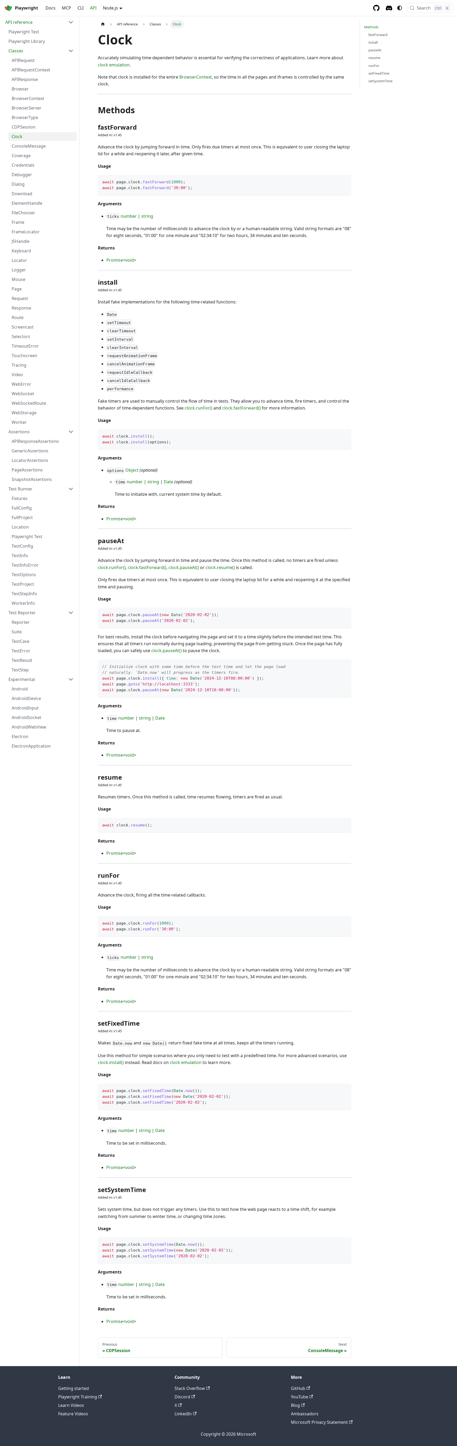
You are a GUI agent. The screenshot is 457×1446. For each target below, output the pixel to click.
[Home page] (103, 24)
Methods (371, 27)
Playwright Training (77, 1397)
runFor (373, 65)
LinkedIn (183, 1414)
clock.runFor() (198, 408)
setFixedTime (378, 73)
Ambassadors (304, 1414)
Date (168, 482)
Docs (50, 8)
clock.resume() (220, 567)
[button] (39, 22)
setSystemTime (380, 81)
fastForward (377, 34)
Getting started (73, 1388)
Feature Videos (73, 1414)
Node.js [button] (110, 8)
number (129, 216)
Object (132, 470)
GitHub (298, 1388)
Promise (114, 260)
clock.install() (111, 1062)
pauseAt (374, 50)
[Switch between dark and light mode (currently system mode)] (399, 8)
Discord (182, 1397)
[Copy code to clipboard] (344, 181)
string (147, 216)
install (373, 42)
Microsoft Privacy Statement (319, 1422)
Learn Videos (71, 1405)
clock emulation (114, 65)
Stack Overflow (190, 1388)
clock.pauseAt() (183, 567)
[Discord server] (389, 8)
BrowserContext (195, 77)
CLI (80, 8)
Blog (295, 1405)
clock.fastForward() (241, 408)
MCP (66, 8)
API (93, 8)
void (129, 260)
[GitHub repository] (376, 8)
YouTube (299, 1397)
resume (374, 57)
